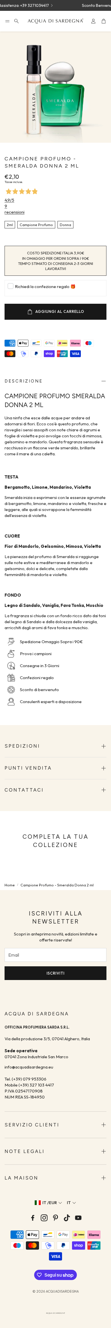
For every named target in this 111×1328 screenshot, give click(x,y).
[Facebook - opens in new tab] (32, 1217)
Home (10, 885)
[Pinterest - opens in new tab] (55, 1217)
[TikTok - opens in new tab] (66, 1217)
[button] (7, 21)
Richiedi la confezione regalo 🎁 (45, 286)
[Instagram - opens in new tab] (44, 1217)
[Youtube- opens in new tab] (78, 1217)
